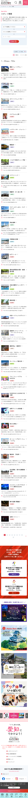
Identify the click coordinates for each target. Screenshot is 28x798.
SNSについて (6, 774)
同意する (14, 787)
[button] (1, 715)
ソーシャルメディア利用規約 (14, 756)
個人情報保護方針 (12, 754)
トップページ (3, 6)
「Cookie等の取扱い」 (6, 785)
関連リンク (10, 759)
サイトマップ (11, 762)
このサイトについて (12, 751)
